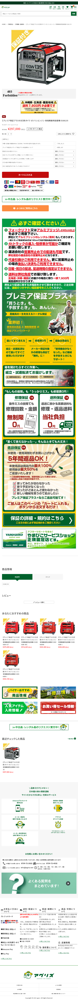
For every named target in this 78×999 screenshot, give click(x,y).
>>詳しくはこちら (6, 959)
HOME (4, 24)
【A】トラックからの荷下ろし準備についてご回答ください (18, 155)
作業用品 (10, 24)
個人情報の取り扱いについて (58, 993)
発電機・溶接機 (19, 24)
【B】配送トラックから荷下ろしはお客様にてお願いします (18, 159)
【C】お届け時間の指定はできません (12, 162)
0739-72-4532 (51, 863)
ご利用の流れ (19, 985)
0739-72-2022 (26, 863)
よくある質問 (58, 985)
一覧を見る (70, 739)
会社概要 (19, 989)
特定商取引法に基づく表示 (19, 993)
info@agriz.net (27, 868)
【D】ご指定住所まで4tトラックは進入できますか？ (16, 166)
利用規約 (58, 989)
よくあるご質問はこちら (25, 208)
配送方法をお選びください (10, 151)
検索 (73, 14)
